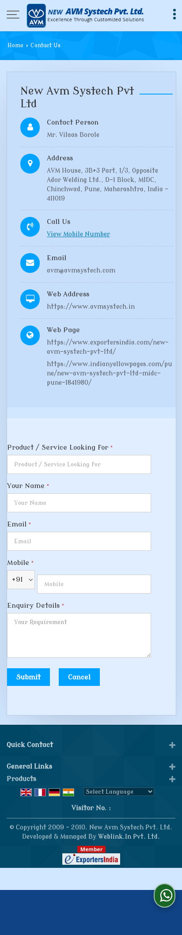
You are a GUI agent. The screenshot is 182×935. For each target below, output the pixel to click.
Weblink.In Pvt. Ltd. (129, 836)
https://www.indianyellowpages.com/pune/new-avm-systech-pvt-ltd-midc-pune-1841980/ (109, 373)
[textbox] (79, 464)
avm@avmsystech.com (81, 270)
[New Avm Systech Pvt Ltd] (85, 15)
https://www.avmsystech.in (91, 306)
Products (21, 779)
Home (15, 45)
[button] (78, 234)
